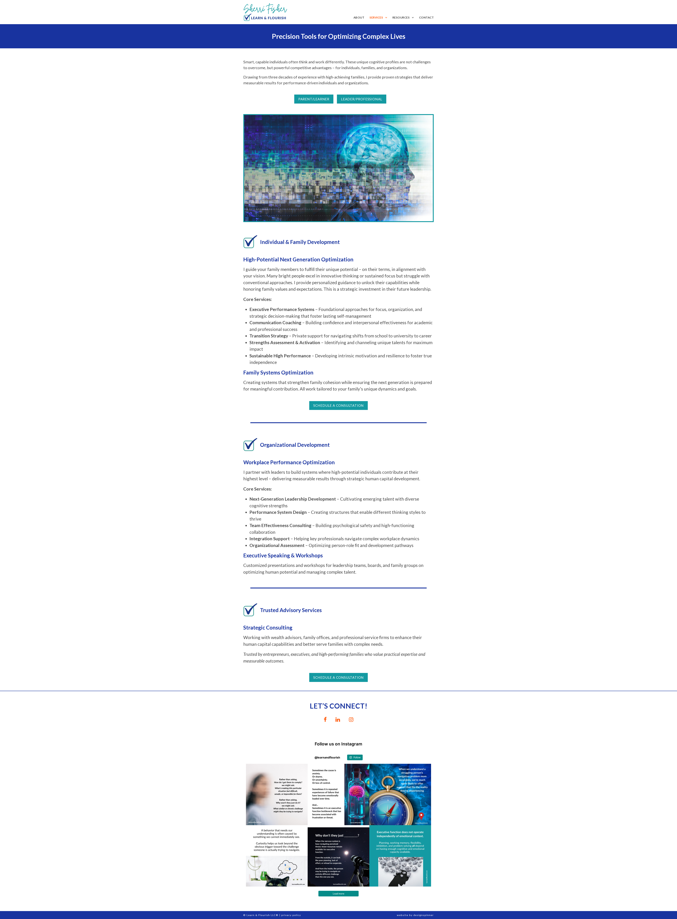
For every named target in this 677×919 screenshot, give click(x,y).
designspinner (423, 915)
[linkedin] (338, 719)
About (358, 17)
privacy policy (291, 915)
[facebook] (325, 719)
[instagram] (351, 719)
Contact (426, 17)
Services (376, 17)
